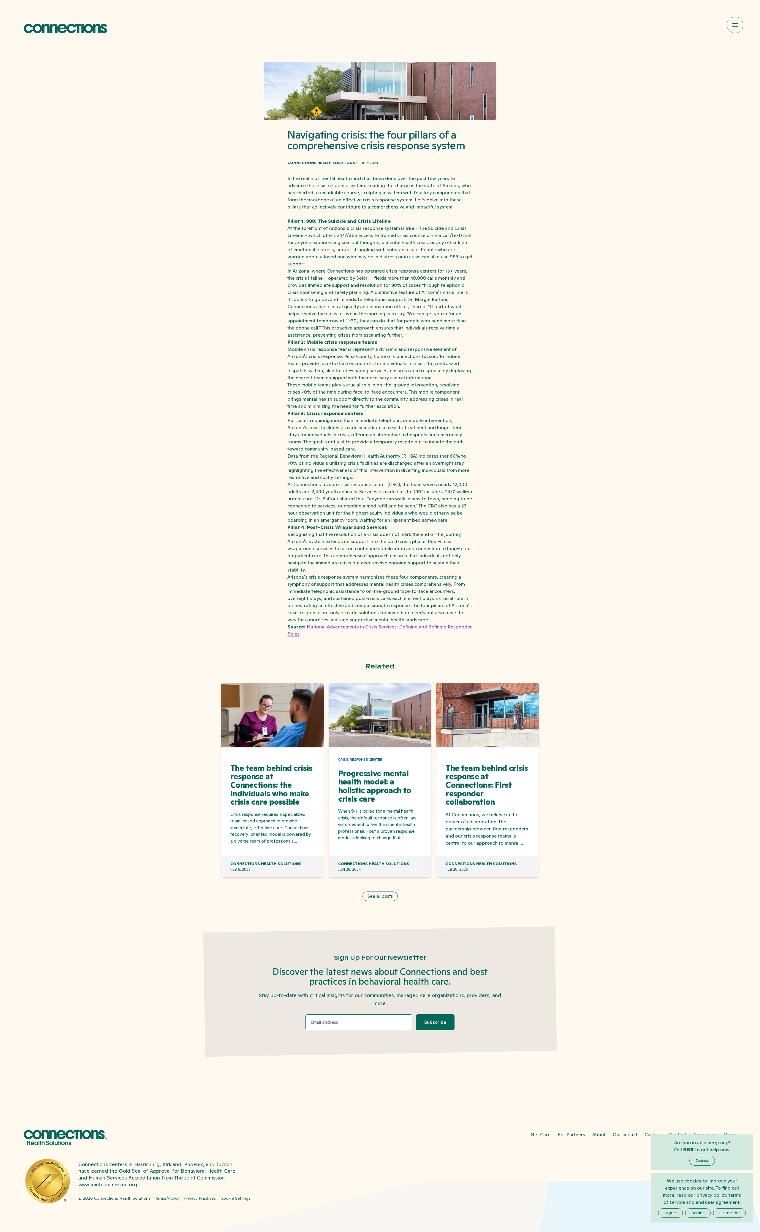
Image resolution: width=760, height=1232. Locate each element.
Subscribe (435, 1022)
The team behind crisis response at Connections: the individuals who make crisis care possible (271, 785)
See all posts (380, 896)
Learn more (729, 1213)
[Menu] (735, 25)
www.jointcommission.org (107, 1184)
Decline (697, 1213)
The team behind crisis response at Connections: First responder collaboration (487, 785)
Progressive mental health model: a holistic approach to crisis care (374, 786)
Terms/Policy (167, 1198)
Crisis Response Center (360, 759)
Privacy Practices (200, 1198)
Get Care (540, 1134)
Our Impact (625, 1134)
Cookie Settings (236, 1198)
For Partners (571, 1134)
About (599, 1134)
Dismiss (702, 1160)
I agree (670, 1213)
